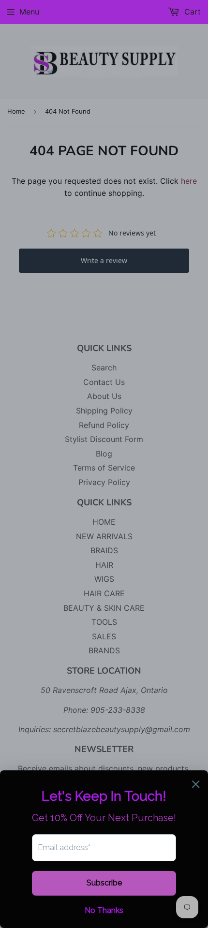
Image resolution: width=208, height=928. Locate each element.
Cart (191, 11)
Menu (29, 11)
